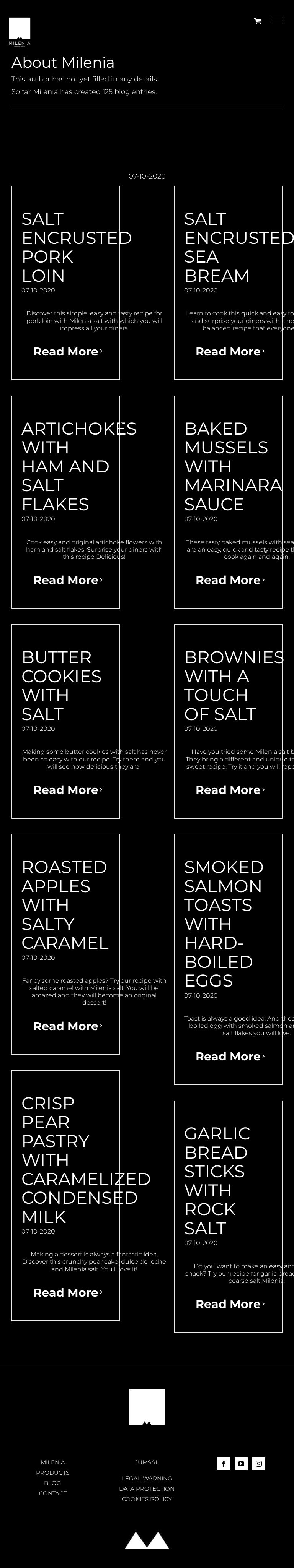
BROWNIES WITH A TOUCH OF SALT (234, 685)
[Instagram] (258, 1463)
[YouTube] (241, 1463)
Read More (65, 351)
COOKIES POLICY (147, 1499)
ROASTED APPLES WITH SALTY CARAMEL (65, 904)
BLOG (52, 1483)
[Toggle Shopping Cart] (257, 21)
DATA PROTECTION (147, 1488)
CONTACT (53, 1493)
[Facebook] (223, 1463)
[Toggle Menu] (276, 21)
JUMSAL (147, 1462)
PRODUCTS (52, 1472)
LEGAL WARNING (147, 1478)
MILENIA (53, 1462)
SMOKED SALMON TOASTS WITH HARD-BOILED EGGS (224, 923)
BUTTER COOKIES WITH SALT (61, 685)
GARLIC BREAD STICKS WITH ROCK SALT (217, 1180)
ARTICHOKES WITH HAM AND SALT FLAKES (79, 466)
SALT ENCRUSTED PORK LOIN (76, 247)
